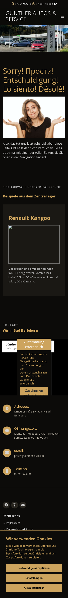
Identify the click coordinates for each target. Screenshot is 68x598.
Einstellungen (34, 577)
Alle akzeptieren (34, 587)
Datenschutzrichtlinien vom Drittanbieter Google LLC (33, 376)
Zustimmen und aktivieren (34, 393)
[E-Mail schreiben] (22, 505)
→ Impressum (11, 523)
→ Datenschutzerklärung (18, 529)
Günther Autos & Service (31, 16)
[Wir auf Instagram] (14, 505)
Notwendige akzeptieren (34, 568)
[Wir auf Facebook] (6, 505)
